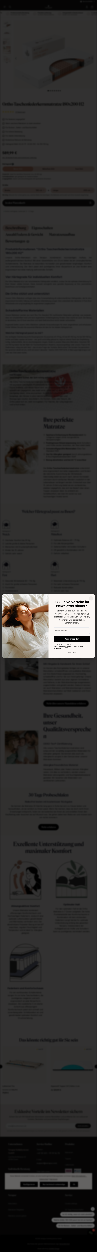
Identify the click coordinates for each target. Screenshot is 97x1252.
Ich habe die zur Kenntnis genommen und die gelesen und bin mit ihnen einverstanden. (69, 646)
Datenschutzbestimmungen (69, 645)
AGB (66, 646)
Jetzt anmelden (72, 639)
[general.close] (91, 598)
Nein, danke (72, 653)
